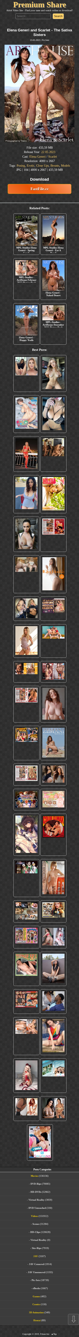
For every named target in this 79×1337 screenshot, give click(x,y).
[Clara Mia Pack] (26, 641)
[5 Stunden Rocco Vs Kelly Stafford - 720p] (26, 1001)
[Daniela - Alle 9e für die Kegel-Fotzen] (53, 454)
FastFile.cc (40, 189)
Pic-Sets (45, 40)
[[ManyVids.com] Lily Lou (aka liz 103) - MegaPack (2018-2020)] (53, 937)
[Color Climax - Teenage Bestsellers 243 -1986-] (53, 534)
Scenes (35, 1224)
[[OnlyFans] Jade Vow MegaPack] (26, 1075)
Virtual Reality (37, 1199)
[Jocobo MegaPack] (26, 911)
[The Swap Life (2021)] (40, 1142)
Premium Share (39, 4)
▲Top (54, 1334)
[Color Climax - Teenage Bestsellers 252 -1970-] (26, 704)
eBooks (36, 1288)
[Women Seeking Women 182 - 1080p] (53, 608)
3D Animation (36, 1312)
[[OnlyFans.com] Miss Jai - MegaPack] (26, 608)
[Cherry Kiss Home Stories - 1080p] (26, 1036)
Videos (34, 1216)
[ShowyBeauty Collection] (53, 672)
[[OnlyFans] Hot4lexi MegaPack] (26, 494)
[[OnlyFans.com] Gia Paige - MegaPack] (53, 775)
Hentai (37, 1320)
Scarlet (52, 156)
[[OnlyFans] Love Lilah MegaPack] (53, 704)
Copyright (26, 1334)
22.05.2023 (48, 152)
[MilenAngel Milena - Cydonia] (53, 494)
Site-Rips (36, 1248)
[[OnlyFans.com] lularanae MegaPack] (26, 574)
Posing (21, 165)
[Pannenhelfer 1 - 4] (26, 743)
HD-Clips (35, 1232)
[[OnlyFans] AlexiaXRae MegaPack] (53, 373)
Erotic (30, 165)
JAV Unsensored (36, 1272)
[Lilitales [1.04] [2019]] (26, 878)
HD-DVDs (36, 1192)
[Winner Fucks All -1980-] (53, 835)
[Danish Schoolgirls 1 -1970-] (26, 937)
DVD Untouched (37, 1208)
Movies (34, 1176)
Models (65, 165)
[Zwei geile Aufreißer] (53, 1075)
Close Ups (42, 165)
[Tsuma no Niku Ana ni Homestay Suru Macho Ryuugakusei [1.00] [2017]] (26, 414)
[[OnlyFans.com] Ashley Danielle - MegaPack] (26, 373)
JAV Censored (36, 1264)
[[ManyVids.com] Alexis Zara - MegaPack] (53, 1108)
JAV (35, 1256)
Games (36, 1296)
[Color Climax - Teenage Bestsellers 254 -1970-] (26, 775)
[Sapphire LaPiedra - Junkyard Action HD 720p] (26, 534)
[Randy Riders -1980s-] (26, 969)
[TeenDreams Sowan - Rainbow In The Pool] (53, 1036)
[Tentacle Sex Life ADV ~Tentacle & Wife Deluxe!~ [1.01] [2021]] (53, 799)
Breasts (54, 165)
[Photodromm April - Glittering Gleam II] (53, 878)
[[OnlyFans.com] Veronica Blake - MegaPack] (26, 1108)
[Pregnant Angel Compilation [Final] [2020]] (26, 799)
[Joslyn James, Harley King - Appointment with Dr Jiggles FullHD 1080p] (53, 1001)
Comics (36, 1304)
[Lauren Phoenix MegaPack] (26, 454)
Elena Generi (37, 156)
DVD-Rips (36, 1183)
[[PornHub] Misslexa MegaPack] (53, 414)
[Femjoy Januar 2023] (26, 672)
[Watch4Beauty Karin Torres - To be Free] (53, 969)
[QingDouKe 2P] (53, 574)
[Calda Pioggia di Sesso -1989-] (53, 911)
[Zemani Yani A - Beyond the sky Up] (53, 743)
